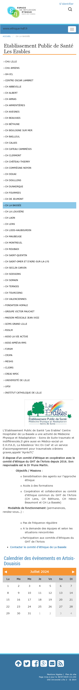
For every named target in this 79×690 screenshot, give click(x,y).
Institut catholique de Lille (23, 392)
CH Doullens (12, 180)
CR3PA (8, 355)
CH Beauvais (12, 118)
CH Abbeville (12, 86)
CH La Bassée (12, 205)
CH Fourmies (12, 192)
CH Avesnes (11, 111)
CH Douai (10, 174)
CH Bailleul (12, 136)
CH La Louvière (14, 211)
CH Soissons (12, 274)
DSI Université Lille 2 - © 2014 (61, 679)
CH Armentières (14, 105)
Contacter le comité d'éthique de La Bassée (38, 547)
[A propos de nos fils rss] (60, 665)
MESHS (8, 361)
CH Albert (10, 92)
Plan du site (70, 674)
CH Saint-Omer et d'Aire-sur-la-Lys (26, 261)
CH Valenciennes (15, 299)
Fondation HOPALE (16, 305)
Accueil (7, 36)
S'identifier (66, 3)
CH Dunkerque (13, 186)
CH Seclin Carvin (15, 267)
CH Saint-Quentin (15, 255)
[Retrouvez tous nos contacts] (52, 665)
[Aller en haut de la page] (18, 665)
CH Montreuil (13, 242)
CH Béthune (12, 124)
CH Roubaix (11, 249)
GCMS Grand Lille (15, 323)
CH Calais (10, 142)
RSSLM (8, 330)
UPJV (7, 386)
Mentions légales (54, 674)
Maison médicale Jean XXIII (21, 317)
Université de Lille (17, 380)
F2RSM (8, 349)
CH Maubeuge (13, 236)
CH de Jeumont (13, 199)
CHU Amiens (11, 68)
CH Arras (10, 99)
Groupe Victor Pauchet (19, 311)
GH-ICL (8, 74)
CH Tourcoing (13, 292)
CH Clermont (12, 155)
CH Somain (11, 280)
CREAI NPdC (11, 373)
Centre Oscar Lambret (18, 80)
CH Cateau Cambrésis (18, 149)
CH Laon (9, 217)
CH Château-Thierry (17, 161)
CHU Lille (10, 61)
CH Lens (9, 224)
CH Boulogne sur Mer (18, 130)
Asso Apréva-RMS (15, 342)
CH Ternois (11, 286)
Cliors (8, 367)
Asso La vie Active (16, 336)
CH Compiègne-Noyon (17, 167)
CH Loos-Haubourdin (17, 230)
